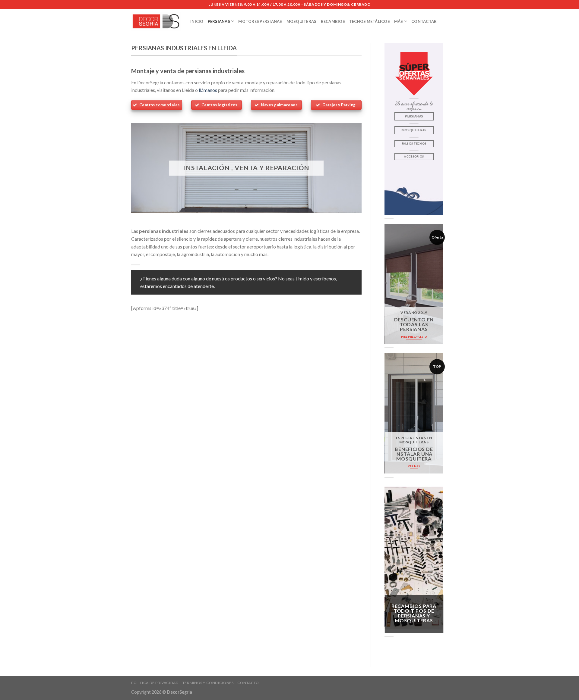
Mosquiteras (301, 21)
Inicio (197, 21)
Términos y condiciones (207, 682)
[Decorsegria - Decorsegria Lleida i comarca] (156, 21)
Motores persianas (260, 21)
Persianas (219, 21)
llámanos (208, 90)
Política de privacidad (155, 682)
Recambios (333, 21)
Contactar (424, 21)
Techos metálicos (369, 21)
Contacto (248, 682)
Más (398, 21)
